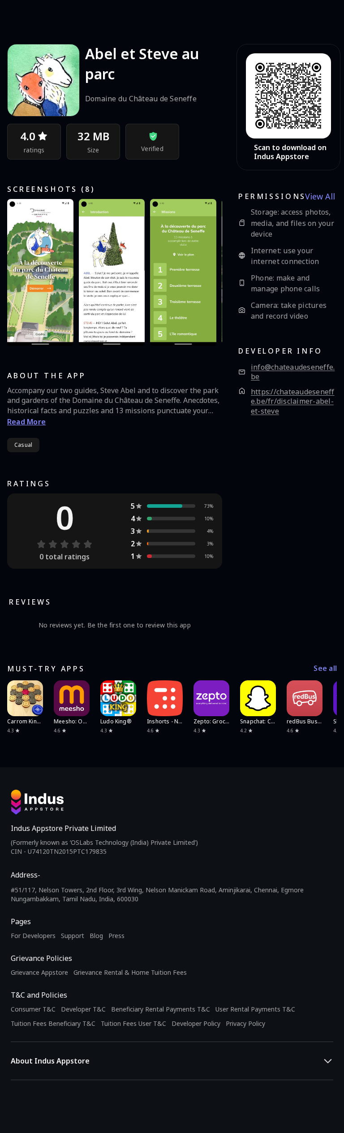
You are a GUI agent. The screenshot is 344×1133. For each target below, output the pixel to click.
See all (325, 668)
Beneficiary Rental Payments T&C (160, 1009)
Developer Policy (196, 1023)
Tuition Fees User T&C (133, 1023)
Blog (96, 935)
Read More (26, 422)
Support (72, 935)
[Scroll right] (324, 698)
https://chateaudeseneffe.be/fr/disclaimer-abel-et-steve (293, 401)
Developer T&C (83, 1009)
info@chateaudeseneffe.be (293, 372)
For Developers (33, 935)
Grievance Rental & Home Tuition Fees (130, 972)
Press (116, 935)
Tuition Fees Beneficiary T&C (53, 1023)
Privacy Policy (245, 1023)
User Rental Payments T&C (255, 1009)
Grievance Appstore (39, 972)
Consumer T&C (33, 1009)
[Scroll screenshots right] (204, 272)
